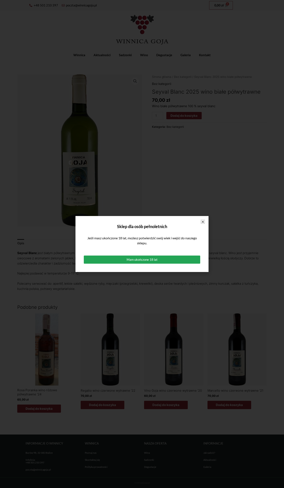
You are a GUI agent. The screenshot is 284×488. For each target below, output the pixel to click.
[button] (202, 221)
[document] (142, 244)
